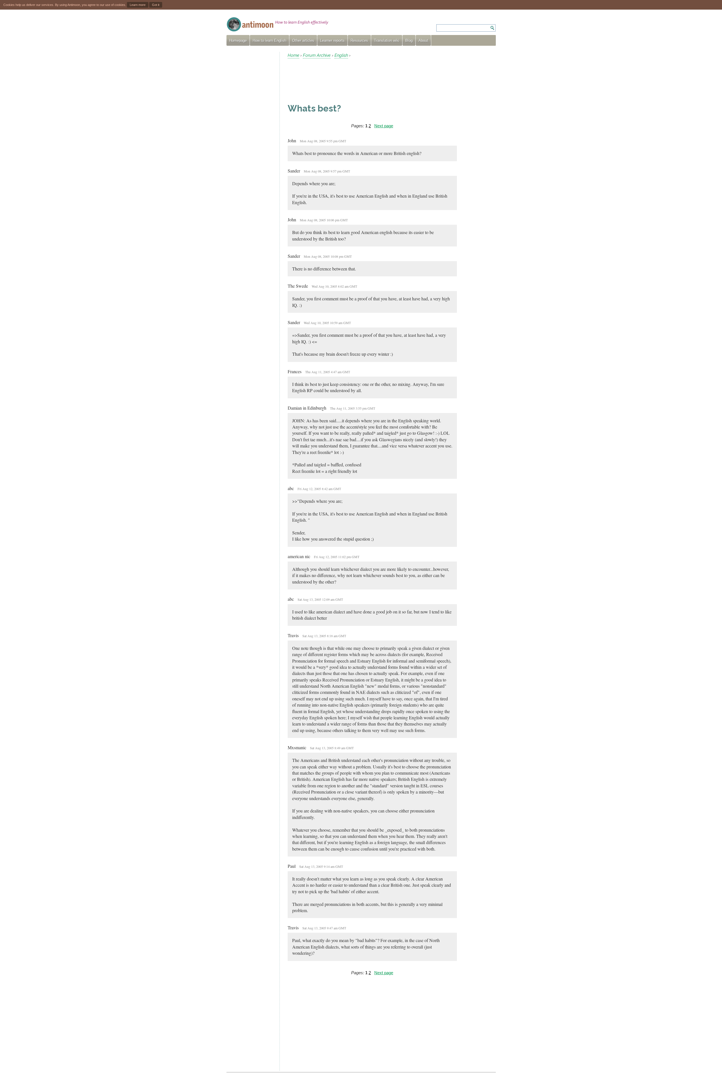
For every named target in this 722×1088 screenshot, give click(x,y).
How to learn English (269, 40)
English (341, 55)
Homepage (238, 40)
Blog (409, 40)
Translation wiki (386, 40)
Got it (155, 4)
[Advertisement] (250, 136)
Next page (383, 125)
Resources (359, 40)
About (423, 40)
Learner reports (332, 40)
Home (293, 55)
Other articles (303, 40)
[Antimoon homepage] (277, 24)
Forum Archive (317, 55)
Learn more (138, 4)
